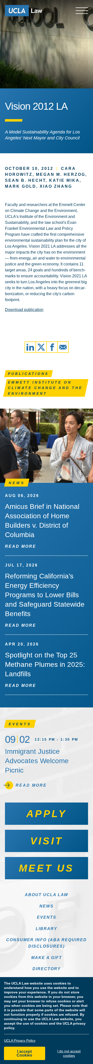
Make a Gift (46, 958)
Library (46, 929)
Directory (46, 969)
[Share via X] (41, 347)
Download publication (24, 310)
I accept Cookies (24, 1053)
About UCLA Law (46, 895)
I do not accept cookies (69, 1053)
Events (46, 917)
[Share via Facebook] (52, 347)
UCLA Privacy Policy (19, 1040)
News (46, 906)
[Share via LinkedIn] (30, 347)
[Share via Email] (63, 347)
